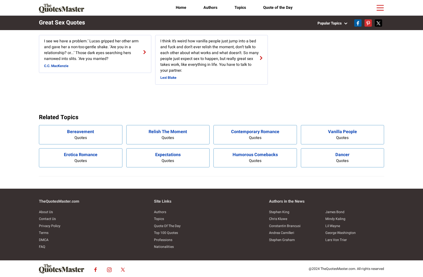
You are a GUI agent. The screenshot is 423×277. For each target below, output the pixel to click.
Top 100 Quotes (166, 232)
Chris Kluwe (278, 218)
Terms (43, 232)
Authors (210, 8)
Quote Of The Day (167, 226)
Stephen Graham (282, 239)
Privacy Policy (49, 226)
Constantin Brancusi (285, 226)
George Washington (340, 232)
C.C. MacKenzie (56, 66)
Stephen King (279, 212)
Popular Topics (330, 23)
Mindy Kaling (335, 218)
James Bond (334, 212)
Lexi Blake (168, 77)
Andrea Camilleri (281, 232)
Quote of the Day (278, 8)
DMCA (43, 239)
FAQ (42, 246)
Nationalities (164, 246)
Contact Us (47, 218)
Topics (240, 8)
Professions (163, 239)
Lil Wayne (332, 226)
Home (181, 8)
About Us (46, 212)
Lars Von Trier (336, 239)
